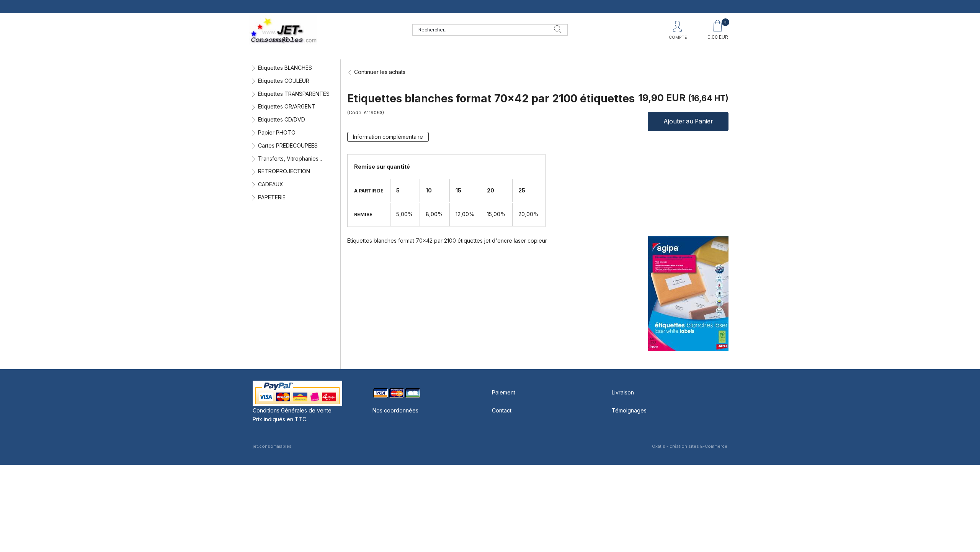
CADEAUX (270, 184)
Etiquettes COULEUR (283, 80)
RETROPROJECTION (284, 171)
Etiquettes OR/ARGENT (286, 106)
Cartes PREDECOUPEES (288, 145)
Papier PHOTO (277, 132)
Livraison (623, 392)
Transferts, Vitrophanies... (290, 158)
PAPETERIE (272, 197)
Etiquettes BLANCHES (285, 67)
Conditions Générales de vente (292, 410)
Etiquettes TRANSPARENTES (294, 93)
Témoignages (629, 410)
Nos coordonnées (395, 410)
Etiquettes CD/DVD (281, 119)
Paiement (503, 392)
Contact (501, 410)
